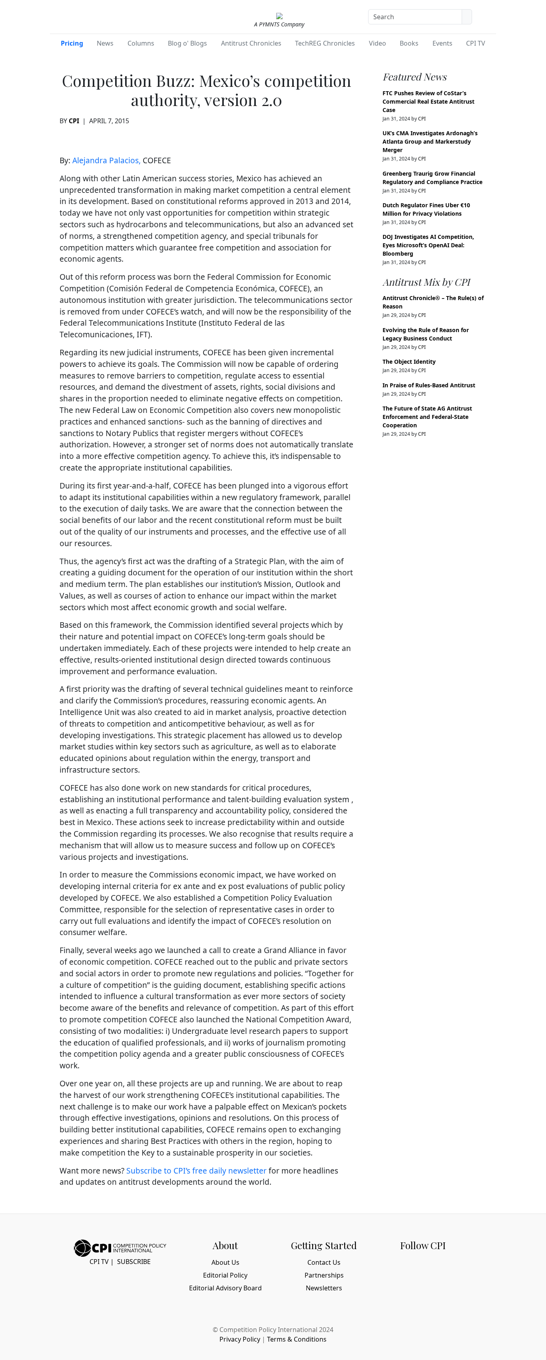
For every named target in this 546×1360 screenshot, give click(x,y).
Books (409, 43)
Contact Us (324, 1262)
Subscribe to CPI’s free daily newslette (194, 1170)
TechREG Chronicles (325, 43)
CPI (74, 120)
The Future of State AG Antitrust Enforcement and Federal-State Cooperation (427, 417)
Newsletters (324, 1288)
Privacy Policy (239, 1339)
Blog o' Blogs (187, 43)
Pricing (72, 43)
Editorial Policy (225, 1275)
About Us (225, 1262)
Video (377, 43)
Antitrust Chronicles (251, 43)
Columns (141, 43)
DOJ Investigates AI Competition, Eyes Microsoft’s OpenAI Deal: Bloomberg (428, 245)
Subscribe (134, 1261)
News (105, 43)
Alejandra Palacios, (106, 160)
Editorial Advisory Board (225, 1288)
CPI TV (475, 43)
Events (442, 43)
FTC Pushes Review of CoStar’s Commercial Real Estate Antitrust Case (428, 101)
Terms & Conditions (297, 1339)
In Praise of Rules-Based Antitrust (429, 385)
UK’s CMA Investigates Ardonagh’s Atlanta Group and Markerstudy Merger (430, 141)
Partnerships (324, 1275)
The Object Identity (409, 361)
